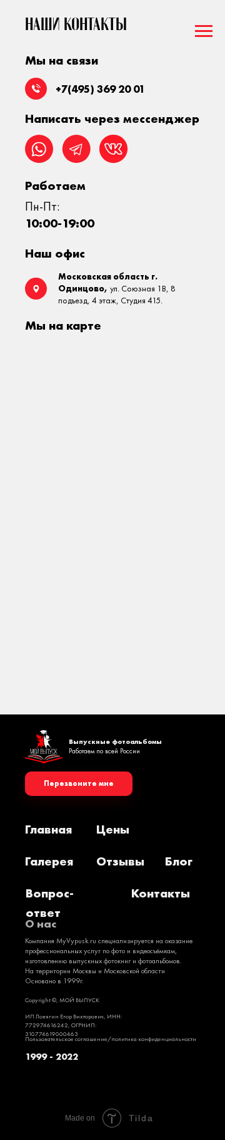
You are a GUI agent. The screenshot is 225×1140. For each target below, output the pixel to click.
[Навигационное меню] (203, 31)
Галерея (49, 861)
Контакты (160, 893)
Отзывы (120, 861)
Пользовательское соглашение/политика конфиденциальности (110, 1039)
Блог (178, 861)
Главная (48, 829)
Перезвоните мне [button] (79, 783)
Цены (112, 829)
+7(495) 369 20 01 (100, 89)
